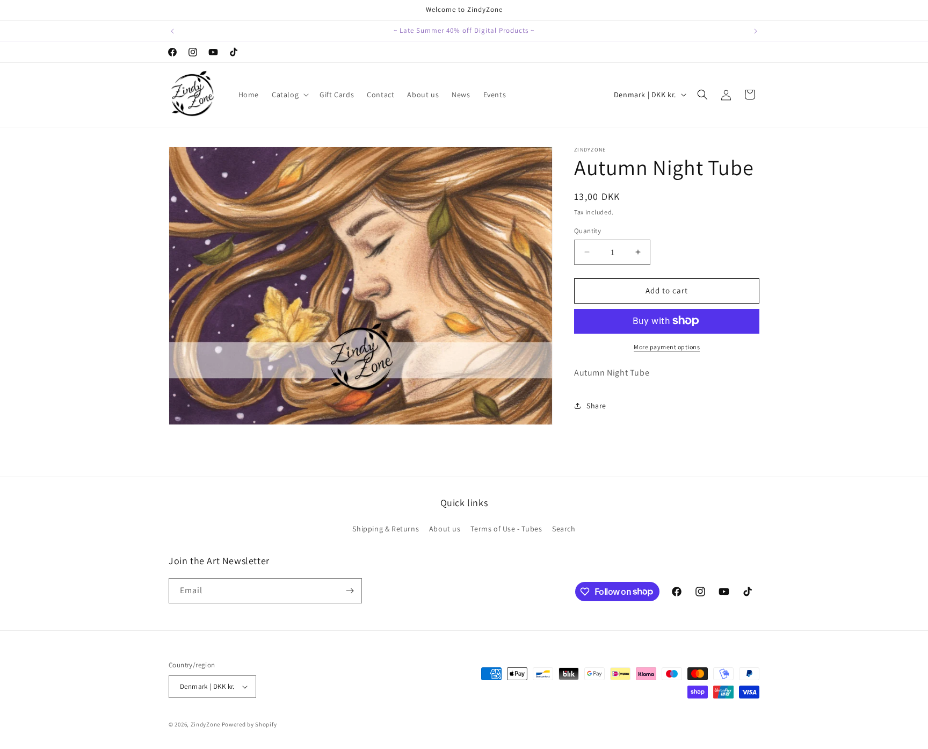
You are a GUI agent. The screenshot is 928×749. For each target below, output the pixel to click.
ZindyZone (205, 724)
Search (564, 529)
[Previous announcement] (172, 31)
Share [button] (596, 405)
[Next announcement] (755, 31)
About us (445, 529)
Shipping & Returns (385, 529)
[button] (289, 94)
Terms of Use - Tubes (506, 529)
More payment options (667, 346)
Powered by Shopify (249, 724)
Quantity (587, 230)
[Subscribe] (349, 590)
